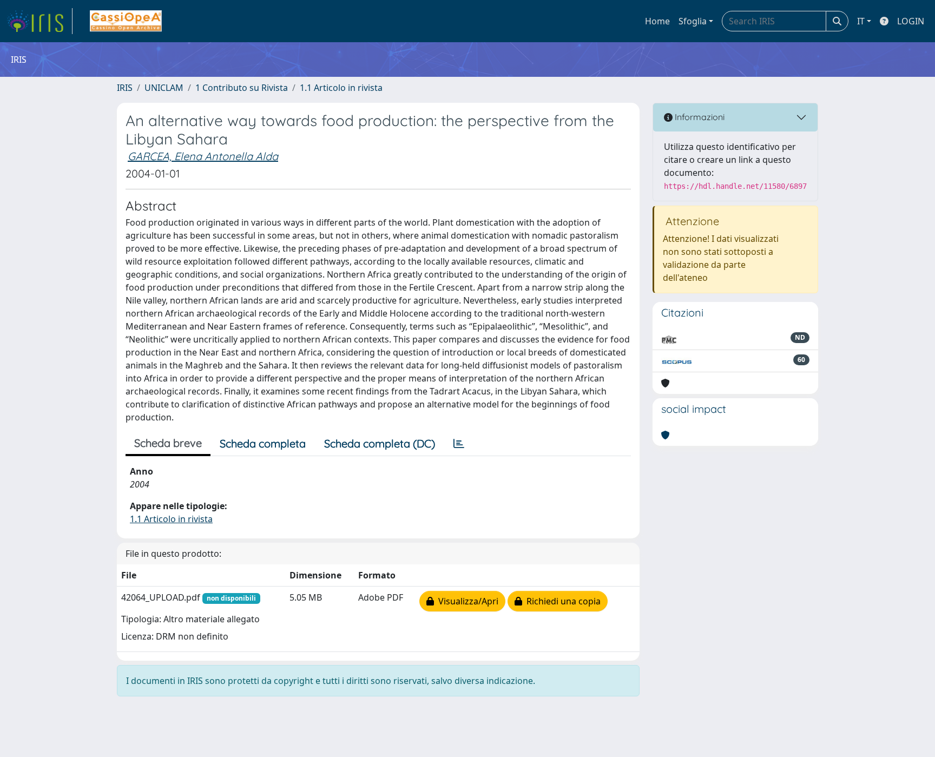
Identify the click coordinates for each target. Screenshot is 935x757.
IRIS (125, 88)
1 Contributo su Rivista (241, 88)
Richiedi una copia (561, 601)
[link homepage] (39, 21)
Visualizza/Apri (466, 601)
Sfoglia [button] (693, 21)
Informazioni (699, 116)
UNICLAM (163, 88)
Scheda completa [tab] (263, 443)
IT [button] (861, 21)
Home (657, 21)
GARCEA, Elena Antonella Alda (203, 156)
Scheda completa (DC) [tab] (379, 443)
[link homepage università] (125, 21)
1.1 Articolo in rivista (341, 88)
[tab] (458, 443)
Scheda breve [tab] (168, 443)
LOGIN (910, 21)
